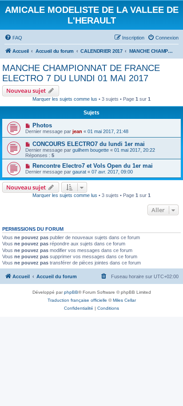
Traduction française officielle (77, 300)
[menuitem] (13, 37)
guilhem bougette (90, 150)
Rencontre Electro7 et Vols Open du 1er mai (92, 165)
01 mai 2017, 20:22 (134, 150)
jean (77, 131)
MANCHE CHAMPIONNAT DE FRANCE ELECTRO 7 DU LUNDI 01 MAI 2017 (81, 73)
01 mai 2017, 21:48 (108, 131)
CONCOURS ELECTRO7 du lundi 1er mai (88, 144)
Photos (42, 125)
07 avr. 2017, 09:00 (112, 171)
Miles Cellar (124, 300)
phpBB (71, 292)
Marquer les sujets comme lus (64, 99)
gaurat (79, 171)
